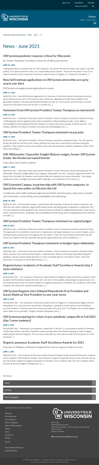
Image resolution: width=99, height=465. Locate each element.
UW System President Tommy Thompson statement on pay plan (43, 132)
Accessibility (42, 462)
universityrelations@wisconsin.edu (66, 436)
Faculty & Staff (81, 6)
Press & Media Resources (14, 448)
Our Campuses (10, 419)
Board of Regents (11, 422)
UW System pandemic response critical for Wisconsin (36, 56)
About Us (66, 3)
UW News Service (11, 451)
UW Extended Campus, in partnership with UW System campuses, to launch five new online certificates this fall (46, 186)
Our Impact (78, 3)
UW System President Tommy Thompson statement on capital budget (47, 221)
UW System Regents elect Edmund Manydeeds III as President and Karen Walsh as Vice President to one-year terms (45, 292)
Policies (91, 3)
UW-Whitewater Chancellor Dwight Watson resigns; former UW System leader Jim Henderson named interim (49, 156)
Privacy (50, 462)
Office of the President (13, 426)
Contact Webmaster (62, 462)
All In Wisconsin (10, 416)
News (92, 16)
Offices (7, 429)
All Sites (8, 438)
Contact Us (9, 435)
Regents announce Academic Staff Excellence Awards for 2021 (43, 342)
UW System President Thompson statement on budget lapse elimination (48, 243)
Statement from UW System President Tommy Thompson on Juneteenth (49, 110)
